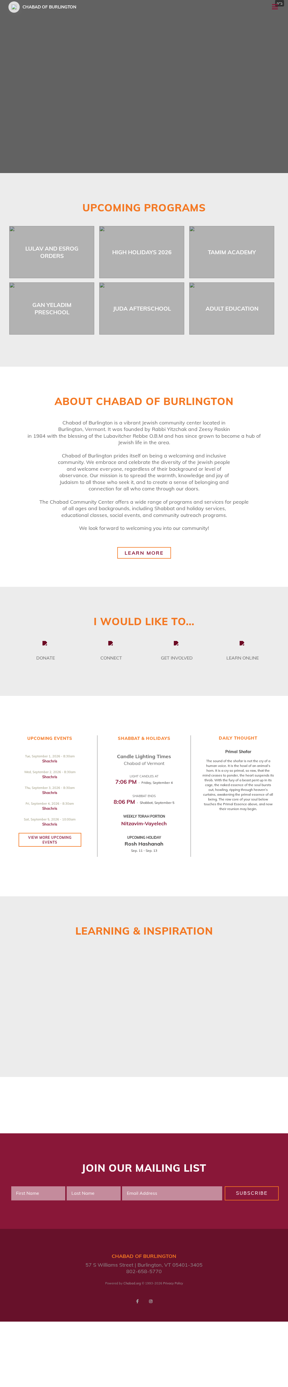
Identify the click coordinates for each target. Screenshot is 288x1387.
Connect (111, 658)
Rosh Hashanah (144, 843)
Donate (45, 658)
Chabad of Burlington (49, 7)
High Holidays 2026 (142, 252)
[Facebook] (137, 1301)
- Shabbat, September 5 (144, 802)
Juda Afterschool (142, 308)
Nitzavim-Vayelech (144, 823)
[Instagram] (150, 1301)
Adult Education (232, 308)
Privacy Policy (173, 1283)
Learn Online (242, 658)
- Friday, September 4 (144, 782)
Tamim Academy (232, 252)
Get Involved (177, 658)
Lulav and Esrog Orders (51, 252)
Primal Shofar (238, 751)
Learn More (144, 553)
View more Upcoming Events (50, 839)
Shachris (49, 761)
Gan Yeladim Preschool (51, 308)
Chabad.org (132, 1283)
